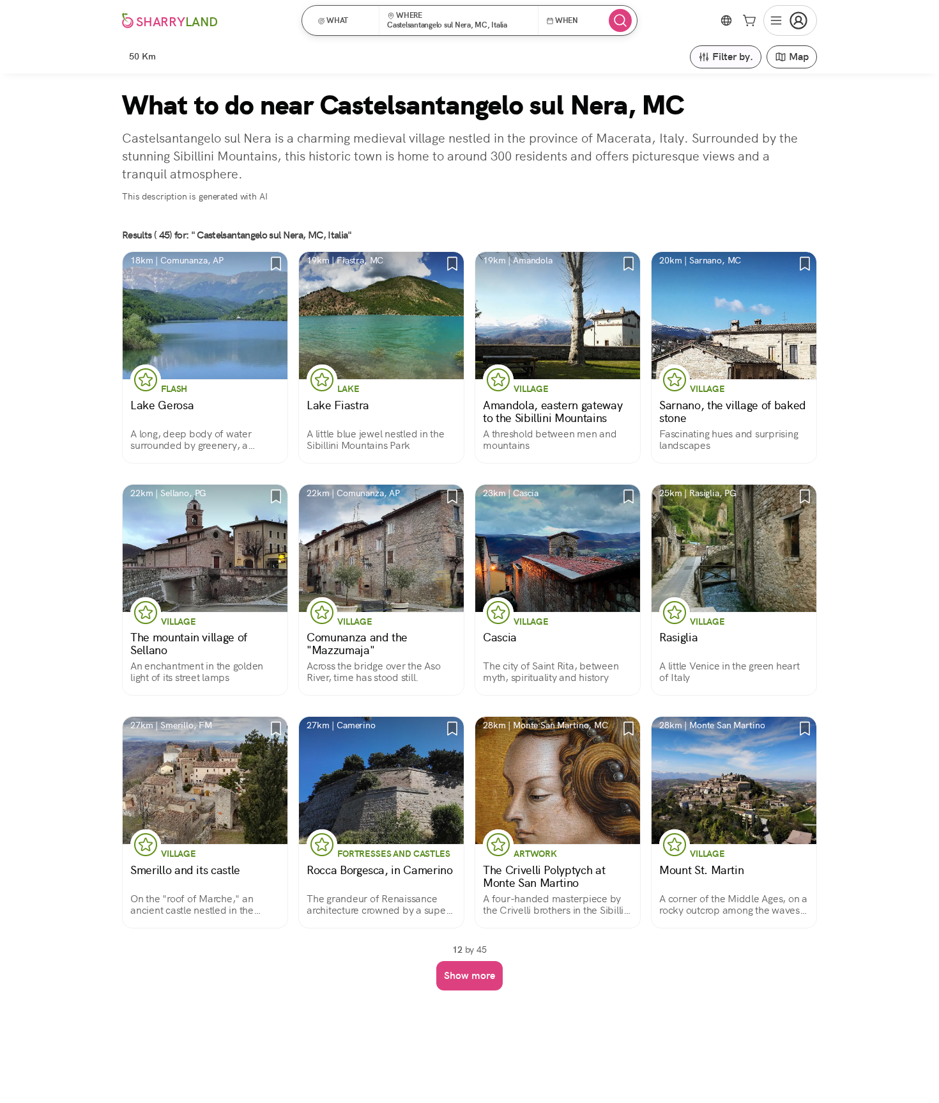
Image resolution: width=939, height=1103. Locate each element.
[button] (344, 20)
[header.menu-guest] (790, 20)
